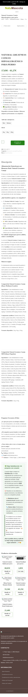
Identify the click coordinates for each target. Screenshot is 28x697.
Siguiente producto (20, 25)
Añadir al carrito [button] (7, 572)
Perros (7, 19)
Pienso (22, 19)
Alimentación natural (14, 19)
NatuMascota (18, 691)
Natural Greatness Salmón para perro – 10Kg (7, 562)
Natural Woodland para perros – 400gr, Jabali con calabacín (21, 562)
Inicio (2, 19)
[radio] (4, 123)
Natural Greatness (8, 152)
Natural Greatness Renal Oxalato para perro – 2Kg (7, 605)
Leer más (21, 571)
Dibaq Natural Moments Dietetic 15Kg (7, 584)
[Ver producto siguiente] (25, 26)
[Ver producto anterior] (2, 26)
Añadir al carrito (17, 143)
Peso (3, 127)
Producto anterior (7, 25)
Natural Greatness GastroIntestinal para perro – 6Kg (21, 584)
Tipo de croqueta (8, 119)
